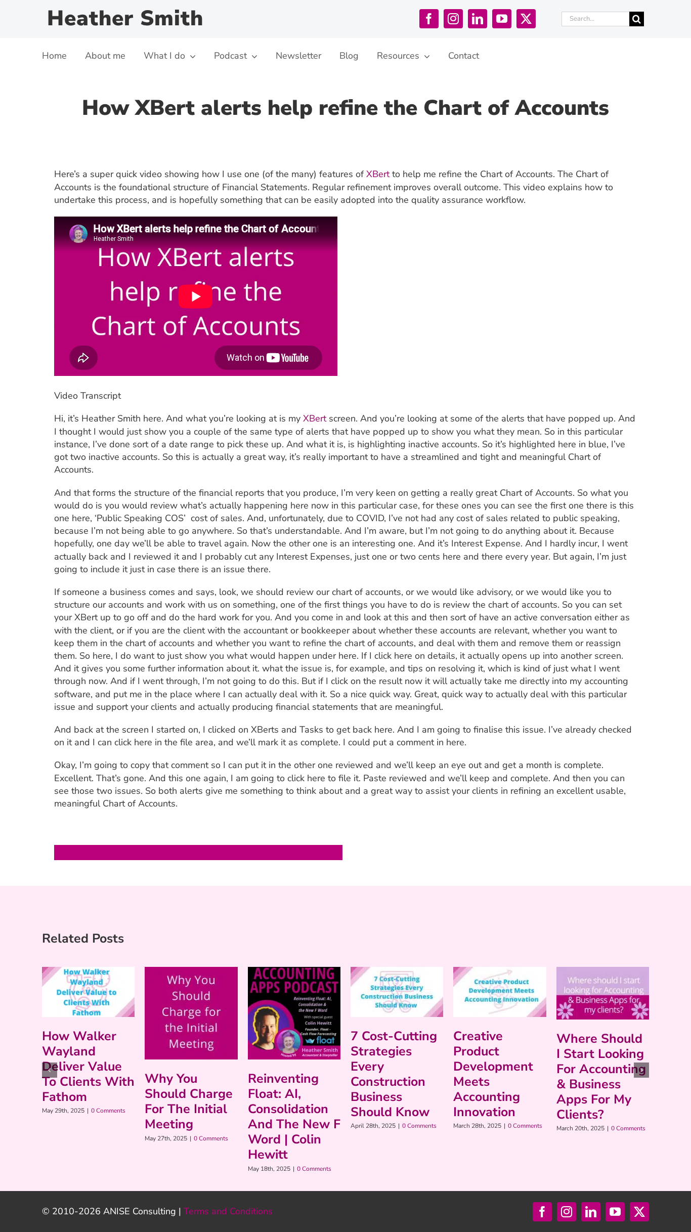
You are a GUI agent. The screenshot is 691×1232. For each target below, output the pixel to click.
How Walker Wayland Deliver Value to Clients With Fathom (88, 1067)
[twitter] (526, 18)
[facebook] (429, 18)
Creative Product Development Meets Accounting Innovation (493, 1074)
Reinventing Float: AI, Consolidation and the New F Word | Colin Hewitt (294, 1116)
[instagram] (453, 18)
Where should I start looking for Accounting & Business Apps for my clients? (601, 1076)
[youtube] (501, 18)
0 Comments (108, 1111)
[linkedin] (477, 18)
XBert (377, 174)
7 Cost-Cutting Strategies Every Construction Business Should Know (394, 1074)
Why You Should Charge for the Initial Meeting (189, 1101)
